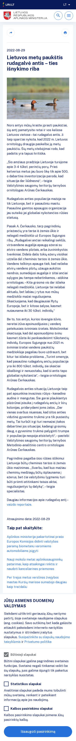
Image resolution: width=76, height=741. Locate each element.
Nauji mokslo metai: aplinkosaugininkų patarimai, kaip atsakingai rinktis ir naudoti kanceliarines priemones (35, 564)
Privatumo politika (37, 642)
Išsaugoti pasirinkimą (38, 731)
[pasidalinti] (11, 33)
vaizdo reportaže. (20, 504)
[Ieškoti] (58, 15)
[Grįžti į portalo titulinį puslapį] (9, 4)
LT (65, 4)
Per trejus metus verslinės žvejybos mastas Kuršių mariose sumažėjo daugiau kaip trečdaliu (37, 582)
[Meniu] (69, 15)
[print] (65, 33)
